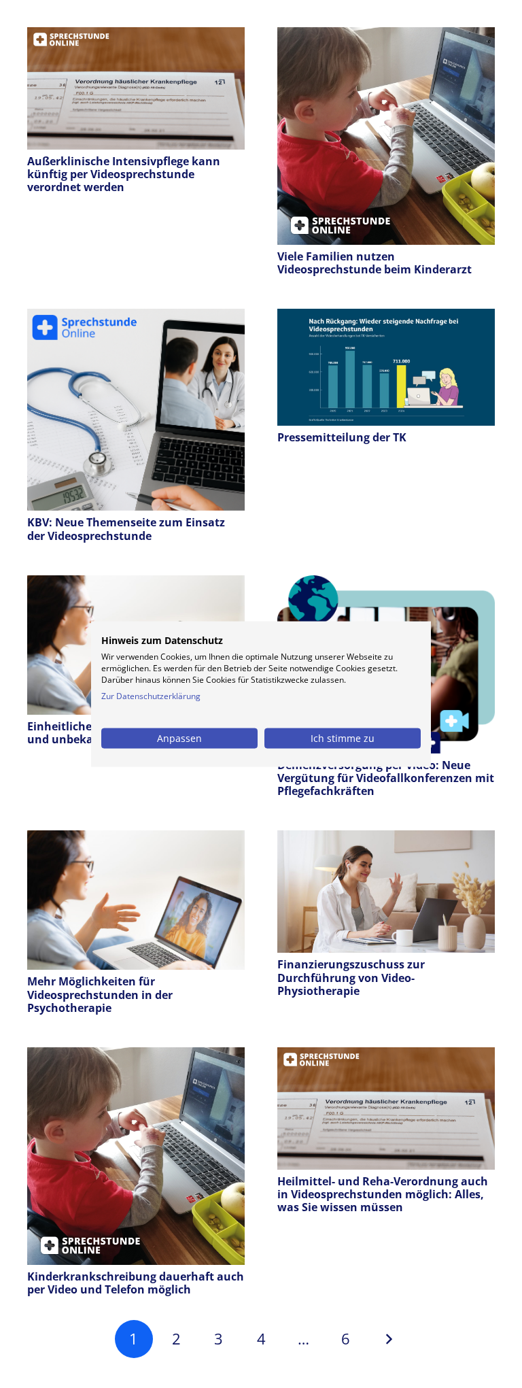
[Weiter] (388, 1339)
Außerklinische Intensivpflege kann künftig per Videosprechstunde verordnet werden (123, 174)
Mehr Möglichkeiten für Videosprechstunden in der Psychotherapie (100, 994)
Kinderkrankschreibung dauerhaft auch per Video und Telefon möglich (135, 1283)
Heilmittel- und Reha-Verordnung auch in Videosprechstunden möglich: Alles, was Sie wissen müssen (382, 1194)
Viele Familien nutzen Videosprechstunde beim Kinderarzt (374, 263)
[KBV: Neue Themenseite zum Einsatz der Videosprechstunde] (136, 318)
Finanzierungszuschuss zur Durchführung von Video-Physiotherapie (351, 977)
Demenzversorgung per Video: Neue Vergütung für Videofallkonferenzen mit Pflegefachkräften (385, 778)
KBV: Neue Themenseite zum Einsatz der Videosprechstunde (126, 529)
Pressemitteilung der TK (341, 437)
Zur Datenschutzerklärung (151, 695)
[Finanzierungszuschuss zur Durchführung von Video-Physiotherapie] (386, 839)
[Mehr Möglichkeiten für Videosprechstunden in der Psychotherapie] (136, 839)
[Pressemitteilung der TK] (386, 318)
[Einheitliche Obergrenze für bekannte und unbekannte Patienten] (136, 584)
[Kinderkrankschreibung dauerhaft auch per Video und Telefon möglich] (136, 1056)
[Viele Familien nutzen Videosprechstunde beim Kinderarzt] (386, 36)
